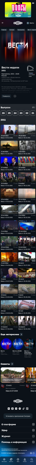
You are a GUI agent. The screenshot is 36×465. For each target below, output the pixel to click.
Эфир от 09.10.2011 (24, 217)
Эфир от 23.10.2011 (24, 201)
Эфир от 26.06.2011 (24, 281)
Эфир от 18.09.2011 (7, 249)
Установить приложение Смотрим (18, 416)
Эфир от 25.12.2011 (7, 137)
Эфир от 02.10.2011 (7, 233)
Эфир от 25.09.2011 (24, 233)
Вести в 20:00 (17, 351)
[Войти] (28, 23)
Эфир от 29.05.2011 (7, 313)
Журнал (5, 436)
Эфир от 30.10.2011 (7, 201)
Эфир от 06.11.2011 (24, 185)
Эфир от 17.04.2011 (7, 329)
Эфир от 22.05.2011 (24, 313)
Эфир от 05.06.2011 (24, 297)
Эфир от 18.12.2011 (24, 137)
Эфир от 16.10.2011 (7, 217)
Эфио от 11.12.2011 (6, 153)
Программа (21, 29)
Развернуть (6, 96)
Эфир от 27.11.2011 (7, 169)
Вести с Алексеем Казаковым (28, 352)
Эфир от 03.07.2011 (7, 281)
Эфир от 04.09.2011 (7, 265)
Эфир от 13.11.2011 (6, 185)
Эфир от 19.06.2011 (7, 297)
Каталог (12, 29)
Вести (3, 351)
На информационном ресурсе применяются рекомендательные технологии (14, 449)
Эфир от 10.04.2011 (24, 329)
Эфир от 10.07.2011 (24, 265)
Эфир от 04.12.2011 (24, 153)
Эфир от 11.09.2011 (24, 249)
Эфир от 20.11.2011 (24, 169)
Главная (3, 29)
